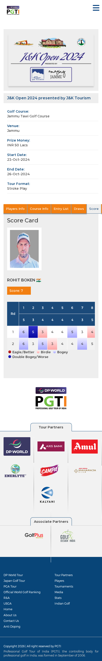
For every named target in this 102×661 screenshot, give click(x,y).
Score (94, 209)
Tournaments (64, 586)
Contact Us (11, 620)
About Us (10, 615)
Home (8, 609)
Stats (58, 597)
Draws (79, 209)
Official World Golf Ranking (22, 592)
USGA (8, 603)
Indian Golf (62, 603)
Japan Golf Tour (14, 580)
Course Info (39, 209)
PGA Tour (10, 586)
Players (59, 580)
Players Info (15, 209)
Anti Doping (12, 626)
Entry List (61, 209)
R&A (7, 597)
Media (59, 592)
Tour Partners (64, 575)
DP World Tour (13, 575)
